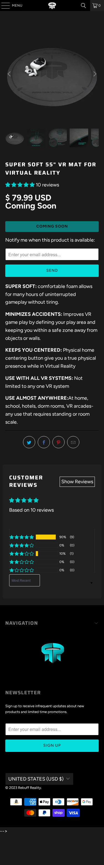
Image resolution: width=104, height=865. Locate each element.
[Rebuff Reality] (52, 5)
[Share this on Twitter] (29, 442)
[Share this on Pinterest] (58, 442)
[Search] (83, 5)
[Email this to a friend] (73, 442)
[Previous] (9, 74)
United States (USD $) (36, 779)
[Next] (94, 74)
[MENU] (3, 5)
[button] (20, 185)
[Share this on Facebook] (44, 442)
